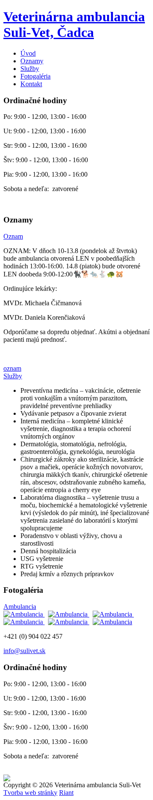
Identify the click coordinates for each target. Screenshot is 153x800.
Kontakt (31, 83)
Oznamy (31, 61)
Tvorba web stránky (30, 792)
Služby (29, 68)
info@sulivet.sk (24, 650)
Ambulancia (19, 606)
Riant (66, 792)
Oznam (13, 236)
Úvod (28, 53)
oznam (12, 368)
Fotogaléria (35, 76)
